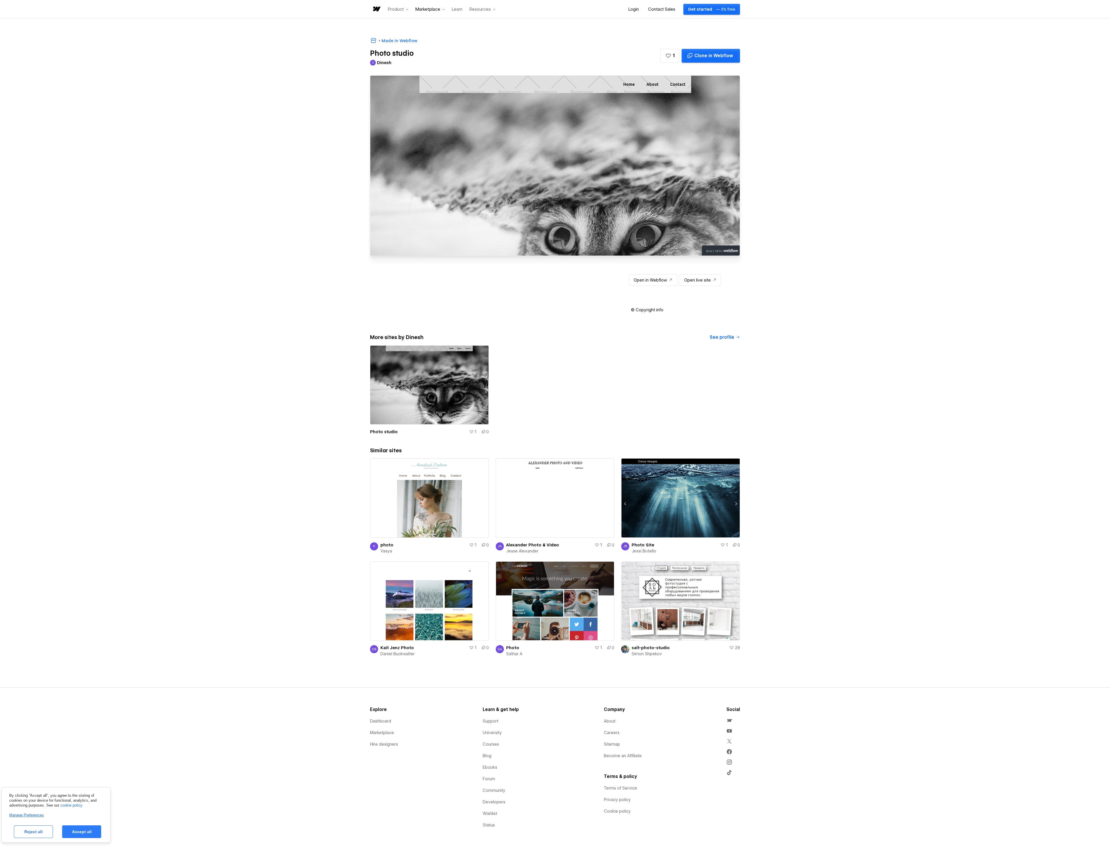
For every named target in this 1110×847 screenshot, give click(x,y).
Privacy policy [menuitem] (617, 799)
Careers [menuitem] (611, 732)
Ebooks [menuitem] (490, 767)
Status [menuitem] (489, 825)
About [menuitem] (609, 721)
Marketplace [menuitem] (382, 732)
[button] (398, 9)
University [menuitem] (492, 732)
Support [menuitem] (490, 721)
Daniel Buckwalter (397, 653)
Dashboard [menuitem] (380, 721)
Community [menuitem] (494, 790)
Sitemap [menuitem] (612, 744)
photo (386, 545)
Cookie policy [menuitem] (617, 811)
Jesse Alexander (522, 551)
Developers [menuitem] (494, 802)
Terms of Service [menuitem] (620, 788)
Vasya (386, 551)
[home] (376, 9)
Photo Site (643, 545)
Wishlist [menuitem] (490, 813)
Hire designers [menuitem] (384, 744)
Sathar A (514, 653)
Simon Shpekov (647, 653)
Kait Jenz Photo (397, 647)
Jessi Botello (644, 551)
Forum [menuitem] (489, 779)
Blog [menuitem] (487, 755)
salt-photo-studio (651, 647)
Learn (457, 9)
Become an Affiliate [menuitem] (623, 755)
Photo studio (384, 431)
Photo (512, 647)
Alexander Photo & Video (532, 545)
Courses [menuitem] (491, 744)
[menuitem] (729, 720)
